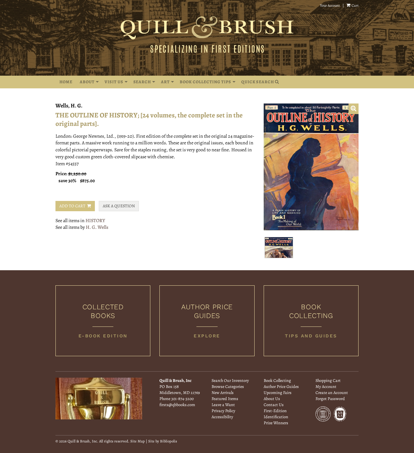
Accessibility (222, 417)
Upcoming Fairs (278, 393)
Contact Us (274, 405)
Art (165, 82)
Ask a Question (119, 206)
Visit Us (114, 82)
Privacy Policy (223, 411)
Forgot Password (330, 399)
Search (142, 82)
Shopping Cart (328, 380)
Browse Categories (228, 386)
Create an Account (332, 393)
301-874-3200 (182, 399)
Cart (355, 5)
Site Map (137, 441)
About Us (272, 399)
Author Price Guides (281, 386)
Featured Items (225, 399)
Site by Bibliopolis (162, 441)
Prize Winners (276, 423)
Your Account (330, 5)
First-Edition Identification (276, 414)
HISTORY (95, 220)
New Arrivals (223, 393)
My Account (326, 386)
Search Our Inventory (230, 380)
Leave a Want (223, 405)
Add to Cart (72, 206)
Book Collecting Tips (205, 82)
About (87, 82)
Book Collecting (277, 380)
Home (65, 82)
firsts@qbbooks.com (177, 405)
